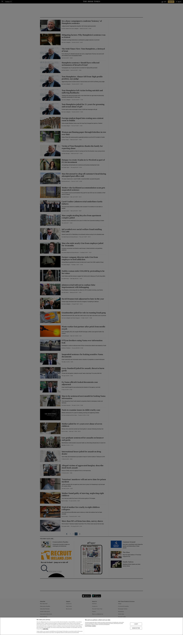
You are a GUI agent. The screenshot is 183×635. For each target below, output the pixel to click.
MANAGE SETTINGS (136, 628)
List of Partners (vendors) (90, 626)
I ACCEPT (136, 624)
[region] (91, 626)
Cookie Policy (45, 628)
